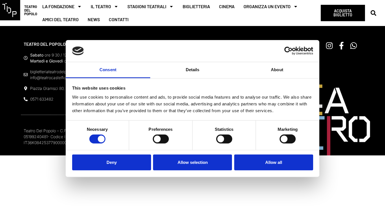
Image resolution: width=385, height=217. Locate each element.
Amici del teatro (60, 19)
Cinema (226, 6)
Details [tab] (193, 69)
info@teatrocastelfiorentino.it (55, 77)
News (94, 19)
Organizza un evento (267, 6)
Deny (112, 162)
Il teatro (101, 6)
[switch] (161, 139)
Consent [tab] (107, 69)
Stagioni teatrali (146, 6)
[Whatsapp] (353, 45)
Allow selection (193, 162)
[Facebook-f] (341, 45)
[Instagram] (329, 45)
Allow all (273, 162)
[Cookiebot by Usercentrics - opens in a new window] (288, 51)
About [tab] (277, 69)
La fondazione (58, 6)
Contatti (119, 19)
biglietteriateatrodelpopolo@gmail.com (64, 71)
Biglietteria (196, 6)
